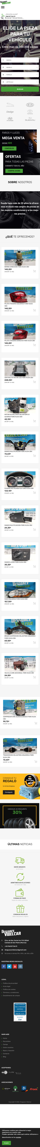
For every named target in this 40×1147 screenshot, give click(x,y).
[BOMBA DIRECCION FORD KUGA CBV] (20, 257)
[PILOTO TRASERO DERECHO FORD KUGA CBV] (20, 331)
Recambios (7, 1041)
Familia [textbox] (9, 75)
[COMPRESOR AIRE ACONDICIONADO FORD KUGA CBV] (20, 707)
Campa (5, 1044)
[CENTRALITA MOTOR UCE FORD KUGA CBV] (20, 368)
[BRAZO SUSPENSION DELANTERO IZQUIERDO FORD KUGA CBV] (20, 627)
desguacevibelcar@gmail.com (15, 950)
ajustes (18, 1137)
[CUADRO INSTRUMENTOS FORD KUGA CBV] (20, 479)
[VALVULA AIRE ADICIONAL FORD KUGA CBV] (20, 663)
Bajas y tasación (8, 1051)
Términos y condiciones (11, 993)
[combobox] (20, 60)
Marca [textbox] (8, 60)
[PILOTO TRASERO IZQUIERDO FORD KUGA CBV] (20, 294)
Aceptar (6, 1143)
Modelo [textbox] (9, 67)
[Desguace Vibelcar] (10, 2)
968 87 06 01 (10, 16)
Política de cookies (9, 989)
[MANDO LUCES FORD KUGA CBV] (20, 553)
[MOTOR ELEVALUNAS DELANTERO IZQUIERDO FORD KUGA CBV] (20, 405)
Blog (4, 1057)
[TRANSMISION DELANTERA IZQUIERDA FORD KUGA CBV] (20, 746)
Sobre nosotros (8, 1048)
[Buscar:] (17, 18)
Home (5, 1038)
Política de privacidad (10, 983)
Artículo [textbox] (9, 82)
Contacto (6, 1054)
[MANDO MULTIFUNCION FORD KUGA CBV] (20, 442)
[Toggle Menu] (2, 8)
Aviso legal (6, 986)
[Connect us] (3, 966)
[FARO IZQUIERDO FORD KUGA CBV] (20, 590)
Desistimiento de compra (11, 996)
